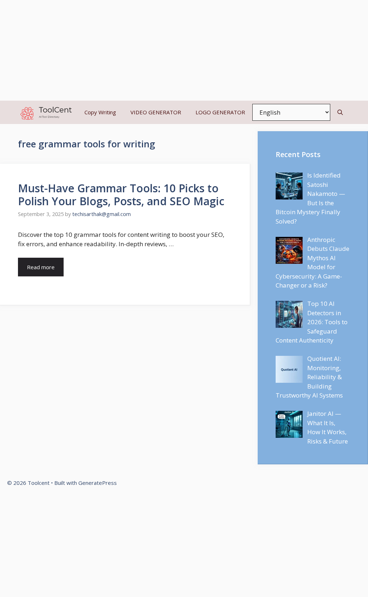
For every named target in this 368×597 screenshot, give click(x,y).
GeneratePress (97, 482)
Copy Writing (100, 112)
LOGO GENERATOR (220, 112)
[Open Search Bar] (340, 112)
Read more (41, 267)
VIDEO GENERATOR (155, 112)
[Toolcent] (45, 112)
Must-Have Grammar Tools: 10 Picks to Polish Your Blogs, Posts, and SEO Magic (121, 194)
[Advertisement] (184, 50)
